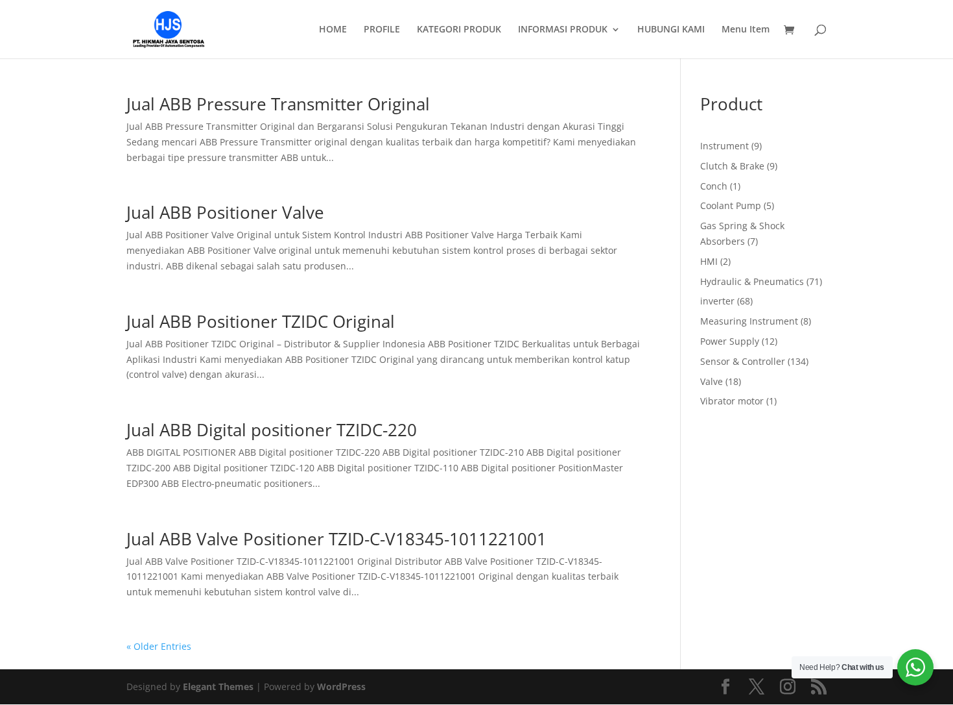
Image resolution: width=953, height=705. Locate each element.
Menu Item (746, 30)
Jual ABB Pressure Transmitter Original (278, 104)
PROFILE (382, 30)
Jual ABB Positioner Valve (225, 212)
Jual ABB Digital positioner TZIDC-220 (271, 429)
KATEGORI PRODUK (459, 30)
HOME (333, 30)
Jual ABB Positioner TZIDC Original (260, 321)
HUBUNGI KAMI (671, 30)
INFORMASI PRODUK (562, 30)
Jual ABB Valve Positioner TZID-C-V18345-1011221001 (336, 538)
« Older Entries (158, 646)
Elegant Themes (218, 686)
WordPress (341, 686)
